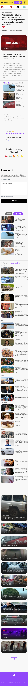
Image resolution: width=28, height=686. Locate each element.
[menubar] (25, 2)
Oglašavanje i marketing (15, 682)
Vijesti (14, 7)
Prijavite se (14, 200)
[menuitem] (25, 2)
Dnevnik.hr (6, 7)
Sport (21, 7)
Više (14, 659)
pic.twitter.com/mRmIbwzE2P (15, 133)
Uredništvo (4, 682)
